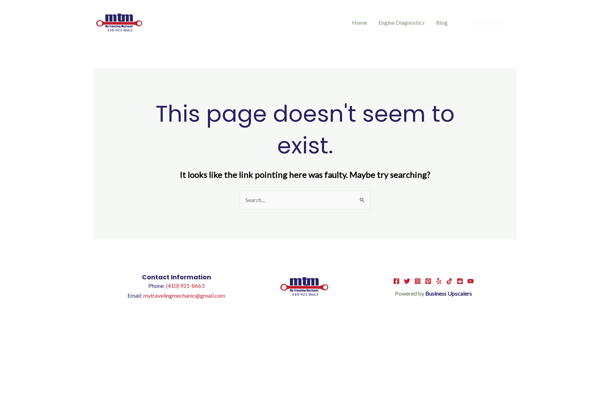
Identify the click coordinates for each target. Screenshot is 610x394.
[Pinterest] (428, 281)
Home (359, 22)
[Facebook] (396, 281)
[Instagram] (417, 281)
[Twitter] (407, 281)
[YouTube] (470, 281)
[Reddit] (460, 281)
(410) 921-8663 (185, 285)
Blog (442, 22)
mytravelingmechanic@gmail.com (184, 295)
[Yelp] (439, 281)
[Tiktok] (449, 281)
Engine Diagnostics (401, 22)
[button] (488, 22)
